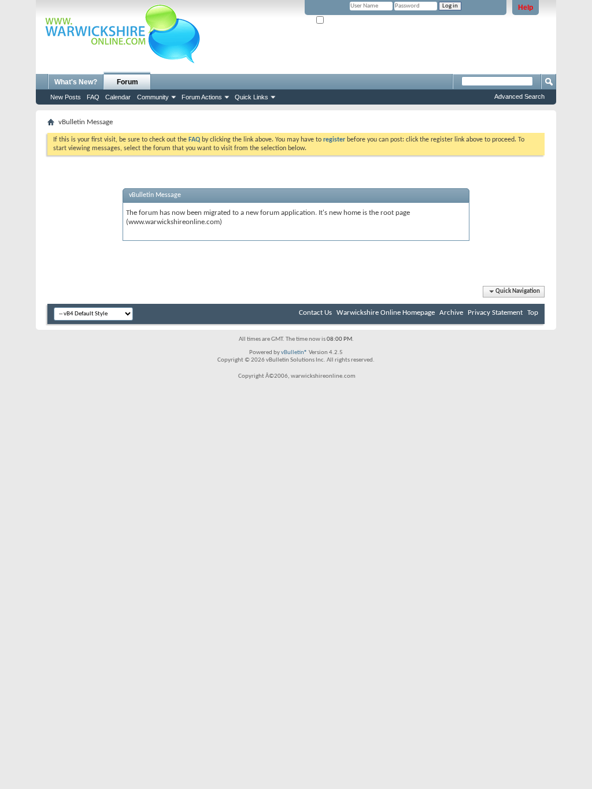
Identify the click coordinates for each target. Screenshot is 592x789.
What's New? (75, 82)
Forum (127, 82)
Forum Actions (202, 97)
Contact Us (315, 313)
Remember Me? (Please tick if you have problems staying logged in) (415, 20)
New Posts (65, 97)
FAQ (93, 97)
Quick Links (251, 97)
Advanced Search (519, 96)
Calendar (118, 97)
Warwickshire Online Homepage (385, 313)
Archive (451, 313)
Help (525, 7)
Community (153, 97)
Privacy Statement (495, 313)
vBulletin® (294, 352)
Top (532, 313)
